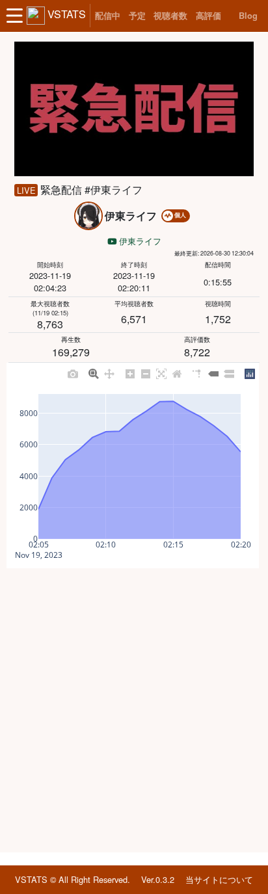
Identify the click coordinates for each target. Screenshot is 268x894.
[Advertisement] (134, 711)
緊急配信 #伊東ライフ (91, 189)
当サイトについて (219, 879)
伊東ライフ (138, 241)
